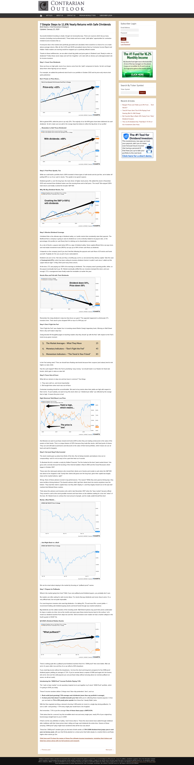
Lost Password (125, 44)
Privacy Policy (152, 761)
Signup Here (125, 42)
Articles (49, 15)
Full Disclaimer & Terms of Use (138, 761)
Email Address (125, 27)
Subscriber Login (106, 15)
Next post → (110, 749)
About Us (59, 15)
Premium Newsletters (87, 15)
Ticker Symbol (125, 89)
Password (124, 33)
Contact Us (71, 15)
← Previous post (45, 749)
